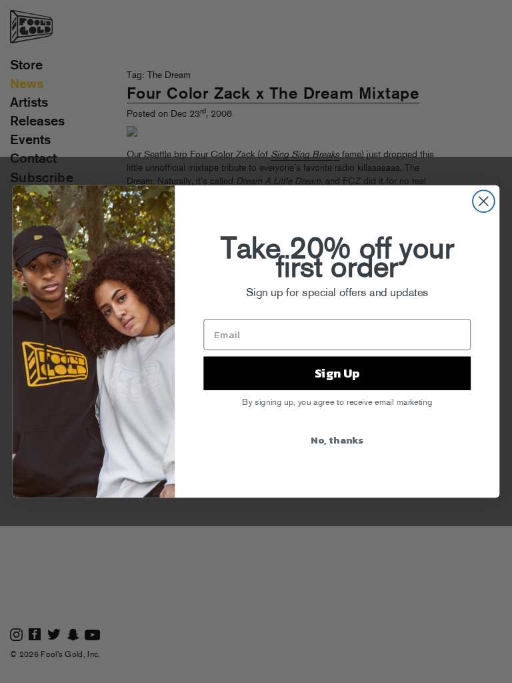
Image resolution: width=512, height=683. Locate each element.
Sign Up (337, 373)
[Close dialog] (484, 201)
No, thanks (337, 439)
